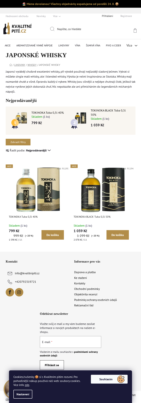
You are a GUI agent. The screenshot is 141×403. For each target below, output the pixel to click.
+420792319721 (25, 281)
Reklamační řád (83, 305)
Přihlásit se (52, 365)
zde (27, 385)
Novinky (41, 16)
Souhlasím (106, 379)
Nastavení (23, 394)
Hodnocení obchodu (17, 16)
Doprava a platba (85, 272)
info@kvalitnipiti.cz (27, 273)
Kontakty (79, 283)
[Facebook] (10, 292)
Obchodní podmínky (87, 289)
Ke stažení (80, 278)
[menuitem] (7, 45)
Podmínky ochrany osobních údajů (95, 300)
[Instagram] (19, 292)
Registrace (126, 16)
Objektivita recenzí (85, 294)
